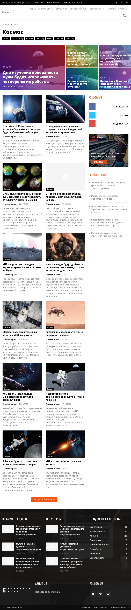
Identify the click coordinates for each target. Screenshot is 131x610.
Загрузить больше (42, 499)
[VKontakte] (108, 594)
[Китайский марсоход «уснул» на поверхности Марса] (65, 315)
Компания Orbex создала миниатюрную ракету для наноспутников (18, 396)
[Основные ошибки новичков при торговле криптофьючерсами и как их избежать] (8, 561)
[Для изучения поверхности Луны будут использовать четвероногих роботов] (33, 67)
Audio (6, 38)
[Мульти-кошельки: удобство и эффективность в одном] (8, 547)
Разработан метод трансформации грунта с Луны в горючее (65, 396)
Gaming (40, 38)
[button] (124, 15)
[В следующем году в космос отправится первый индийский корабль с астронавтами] (65, 109)
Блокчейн (39, 3)
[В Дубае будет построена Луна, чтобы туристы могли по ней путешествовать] (82, 56)
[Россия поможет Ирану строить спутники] (82, 79)
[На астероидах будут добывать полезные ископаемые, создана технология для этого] (65, 247)
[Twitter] (127, 2)
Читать (124, 115)
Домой (5, 24)
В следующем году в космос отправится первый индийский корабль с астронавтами (64, 129)
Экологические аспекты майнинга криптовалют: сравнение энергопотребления (108, 186)
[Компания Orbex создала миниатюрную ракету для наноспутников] (22, 377)
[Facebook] (116, 2)
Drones (29, 38)
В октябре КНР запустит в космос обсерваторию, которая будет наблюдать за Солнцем (22, 129)
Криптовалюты (54, 3)
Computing (18, 38)
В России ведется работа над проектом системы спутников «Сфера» (64, 196)
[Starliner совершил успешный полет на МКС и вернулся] (22, 315)
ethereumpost (10, 136)
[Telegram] (93, 594)
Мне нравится (120, 106)
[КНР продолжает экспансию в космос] (65, 444)
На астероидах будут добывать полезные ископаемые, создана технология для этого (65, 267)
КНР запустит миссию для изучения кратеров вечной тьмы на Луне (22, 267)
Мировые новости (73, 3)
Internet (59, 38)
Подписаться (120, 123)
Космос (7, 67)
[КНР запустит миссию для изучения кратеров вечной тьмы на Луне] (22, 247)
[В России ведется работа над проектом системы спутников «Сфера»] (65, 177)
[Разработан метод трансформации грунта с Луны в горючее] (65, 377)
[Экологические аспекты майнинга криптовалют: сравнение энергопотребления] (8, 529)
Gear (49, 38)
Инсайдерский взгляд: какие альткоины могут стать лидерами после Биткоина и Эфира (107, 223)
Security (70, 38)
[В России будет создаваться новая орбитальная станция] (22, 444)
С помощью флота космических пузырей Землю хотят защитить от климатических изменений (22, 196)
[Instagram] (121, 2)
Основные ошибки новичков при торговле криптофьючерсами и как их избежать (109, 209)
